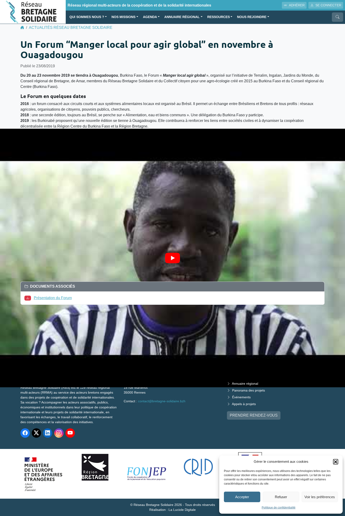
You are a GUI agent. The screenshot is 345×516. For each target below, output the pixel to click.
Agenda (150, 17)
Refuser (281, 497)
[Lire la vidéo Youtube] (172, 258)
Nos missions (123, 17)
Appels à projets (244, 404)
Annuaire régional (182, 17)
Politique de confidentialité (278, 507)
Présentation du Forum (53, 298)
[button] (335, 461)
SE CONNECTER (328, 5)
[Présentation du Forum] (28, 298)
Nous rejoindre (251, 17)
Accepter (242, 497)
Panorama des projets (248, 390)
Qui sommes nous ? (86, 17)
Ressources (218, 17)
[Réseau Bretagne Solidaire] (33, 12)
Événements (241, 397)
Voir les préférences (319, 497)
